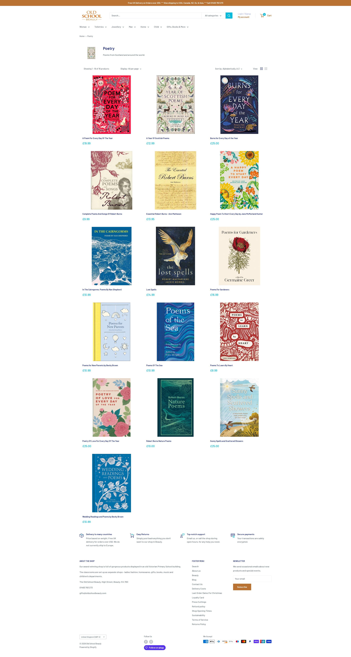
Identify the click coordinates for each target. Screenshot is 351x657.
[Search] (229, 15)
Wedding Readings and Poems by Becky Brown (102, 516)
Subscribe (242, 587)
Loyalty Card (198, 597)
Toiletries (99, 26)
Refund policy (198, 606)
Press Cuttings (199, 602)
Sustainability (198, 615)
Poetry (90, 36)
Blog (194, 579)
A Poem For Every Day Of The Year (97, 138)
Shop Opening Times (202, 610)
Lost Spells (151, 289)
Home (143, 26)
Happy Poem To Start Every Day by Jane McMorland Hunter (236, 214)
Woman (83, 26)
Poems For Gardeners (219, 289)
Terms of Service (200, 619)
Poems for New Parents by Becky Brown (100, 365)
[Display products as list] (266, 68)
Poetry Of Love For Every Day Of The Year (100, 441)
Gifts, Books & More (176, 26)
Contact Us (197, 584)
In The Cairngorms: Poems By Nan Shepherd (101, 289)
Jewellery (116, 26)
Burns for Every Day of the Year (224, 138)
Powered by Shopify (88, 647)
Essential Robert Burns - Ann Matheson (163, 214)
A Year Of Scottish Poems (157, 138)
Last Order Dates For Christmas (207, 593)
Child (156, 26)
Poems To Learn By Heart (221, 365)
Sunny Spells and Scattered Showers (226, 441)
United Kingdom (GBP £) (90, 637)
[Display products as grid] (261, 68)
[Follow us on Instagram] (151, 642)
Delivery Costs (199, 588)
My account (243, 17)
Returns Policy (199, 624)
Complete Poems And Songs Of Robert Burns (102, 214)
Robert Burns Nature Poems (158, 441)
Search (195, 566)
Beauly (195, 575)
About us (196, 570)
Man (131, 26)
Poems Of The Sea (154, 365)
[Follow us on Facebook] (146, 642)
